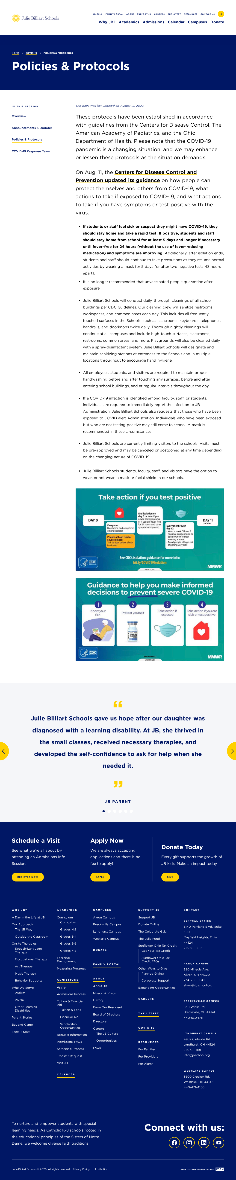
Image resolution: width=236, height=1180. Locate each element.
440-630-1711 (193, 1017)
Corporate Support (155, 980)
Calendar (176, 22)
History (98, 1000)
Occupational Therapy (31, 959)
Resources (191, 14)
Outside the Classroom (31, 936)
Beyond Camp (22, 1024)
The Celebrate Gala (152, 931)
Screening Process (70, 1049)
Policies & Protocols (27, 139)
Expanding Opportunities (156, 987)
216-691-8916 (193, 948)
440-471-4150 (194, 1087)
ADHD (19, 999)
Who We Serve (23, 987)
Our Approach (22, 924)
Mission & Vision (104, 993)
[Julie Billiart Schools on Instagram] (188, 1142)
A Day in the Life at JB (28, 917)
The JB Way (23, 929)
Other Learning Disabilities (26, 1008)
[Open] (150, 529)
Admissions (153, 22)
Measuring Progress (71, 968)
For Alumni (146, 1063)
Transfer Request (69, 1056)
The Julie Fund (149, 938)
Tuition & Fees (70, 1010)
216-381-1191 (192, 1050)
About (130, 14)
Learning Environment (66, 959)
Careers (159, 14)
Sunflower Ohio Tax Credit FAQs (156, 959)
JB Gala (98, 14)
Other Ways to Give (152, 968)
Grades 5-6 (68, 943)
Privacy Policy (81, 1169)
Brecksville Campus (107, 924)
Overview (19, 116)
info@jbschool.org (197, 1055)
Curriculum (65, 917)
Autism (20, 992)
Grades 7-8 (68, 950)
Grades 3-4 (68, 936)
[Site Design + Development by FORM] (202, 1170)
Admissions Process (71, 994)
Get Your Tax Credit (156, 950)
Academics (129, 22)
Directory (100, 1021)
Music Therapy (25, 973)
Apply (61, 987)
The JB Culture (107, 1033)
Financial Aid (69, 1017)
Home (15, 53)
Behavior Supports (28, 980)
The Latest (174, 14)
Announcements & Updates (32, 128)
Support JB (144, 14)
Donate (217, 22)
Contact (192, 910)
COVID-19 (31, 53)
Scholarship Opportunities (70, 1025)
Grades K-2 (68, 929)
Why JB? (107, 22)
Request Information (72, 1035)
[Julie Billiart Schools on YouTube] (217, 1142)
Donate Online (148, 924)
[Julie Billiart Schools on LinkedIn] (202, 1142)
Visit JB (62, 1063)
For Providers (148, 1056)
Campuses (197, 22)
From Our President (107, 1007)
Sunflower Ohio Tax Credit (157, 945)
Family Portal (114, 14)
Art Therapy (24, 966)
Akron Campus (104, 917)
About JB (100, 986)
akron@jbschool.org (198, 985)
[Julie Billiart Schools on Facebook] (174, 1142)
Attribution (101, 1169)
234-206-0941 (194, 980)
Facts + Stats (21, 1032)
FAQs (97, 1047)
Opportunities (106, 1040)
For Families (147, 1049)
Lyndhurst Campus (107, 931)
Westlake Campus (106, 938)
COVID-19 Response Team (31, 151)
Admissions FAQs (69, 1041)
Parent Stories (22, 1017)
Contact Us (208, 14)
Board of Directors (106, 1014)
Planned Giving (153, 973)
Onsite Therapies (24, 943)
